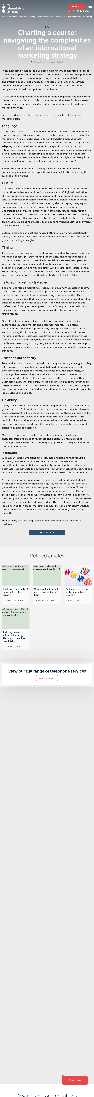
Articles (23, 16)
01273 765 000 (81, 11)
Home (4, 16)
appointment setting (33, 487)
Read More (46, 532)
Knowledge (13, 16)
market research (65, 483)
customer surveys (52, 339)
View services (46, 678)
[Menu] (90, 6)
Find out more (15, 584)
